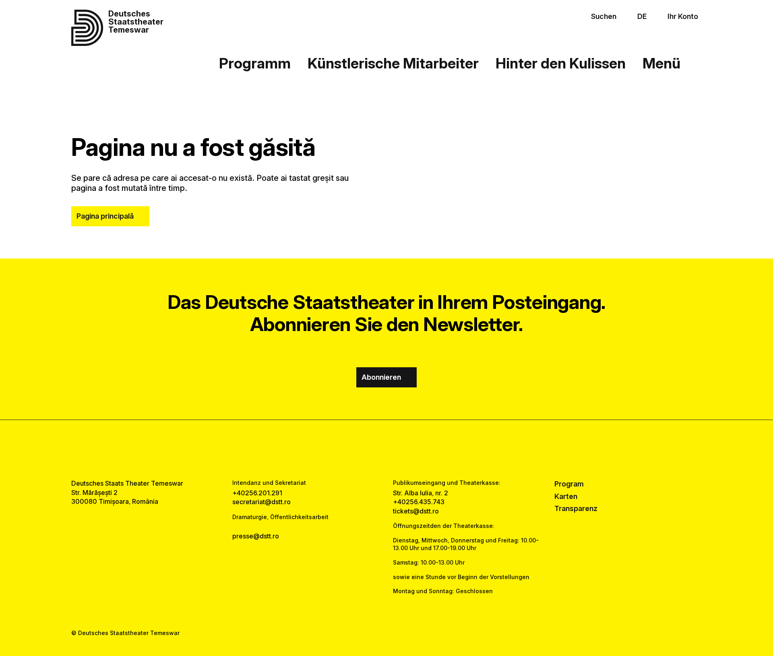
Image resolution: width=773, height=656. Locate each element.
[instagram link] (386, 449)
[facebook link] (361, 449)
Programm (255, 63)
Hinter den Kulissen (561, 63)
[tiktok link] (411, 449)
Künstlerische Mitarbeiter (393, 63)
